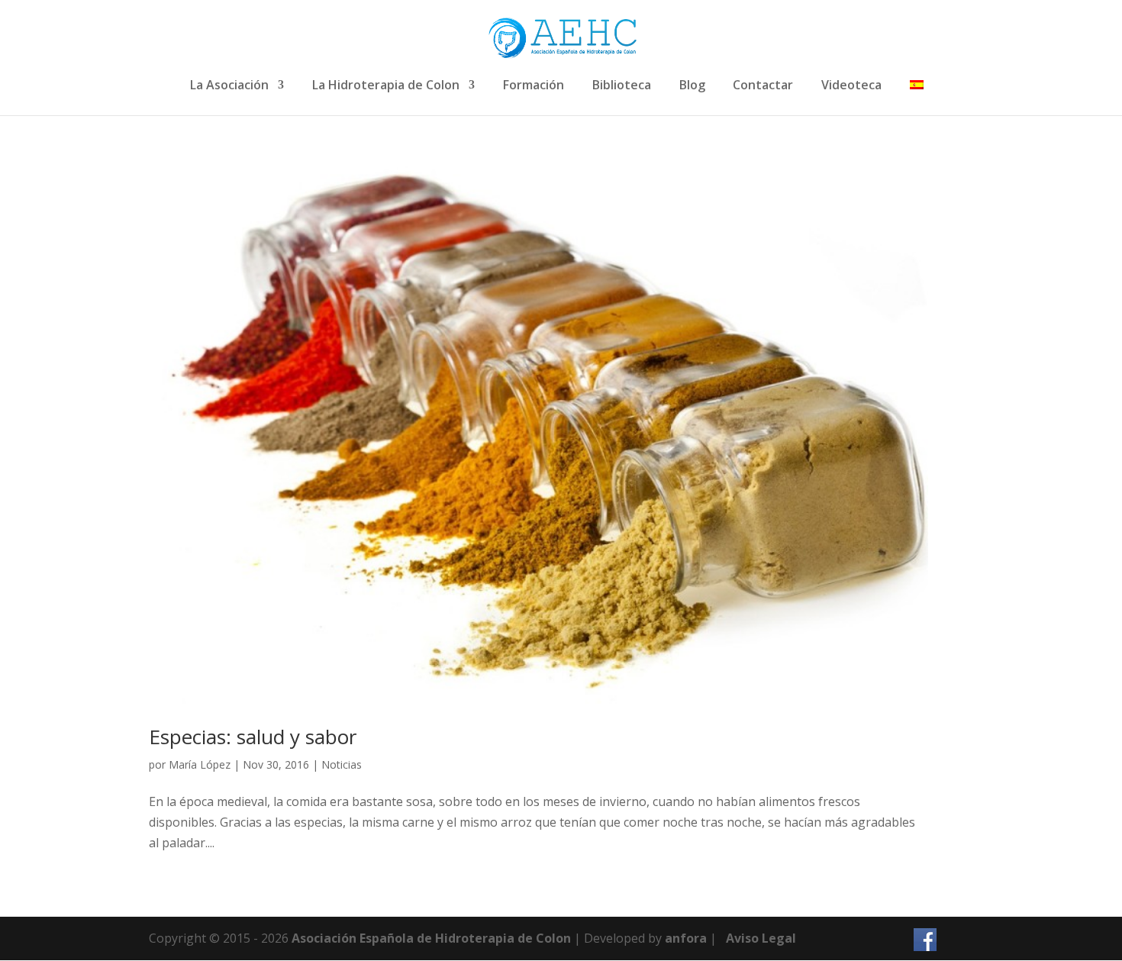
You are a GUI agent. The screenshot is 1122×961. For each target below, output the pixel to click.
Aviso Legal (761, 938)
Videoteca (851, 86)
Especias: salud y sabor (252, 736)
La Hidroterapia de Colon (385, 86)
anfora (686, 938)
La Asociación (229, 86)
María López (200, 764)
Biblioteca (621, 86)
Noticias (341, 764)
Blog (692, 86)
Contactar (763, 86)
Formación (533, 86)
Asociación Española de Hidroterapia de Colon (431, 938)
